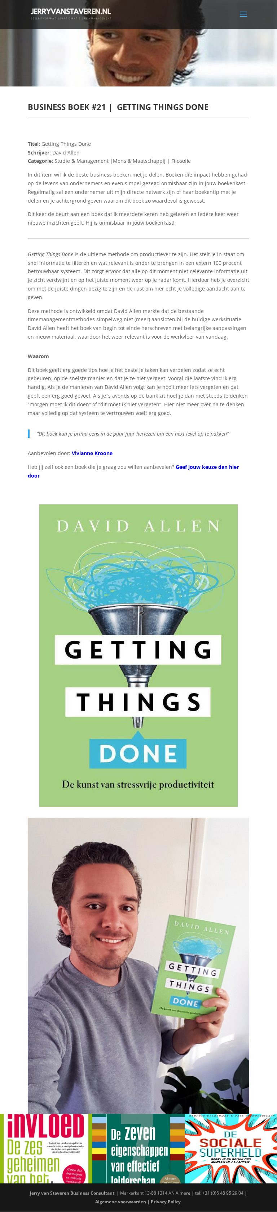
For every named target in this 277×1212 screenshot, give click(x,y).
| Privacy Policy (164, 1202)
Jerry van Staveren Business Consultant (72, 1193)
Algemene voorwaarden (120, 1202)
